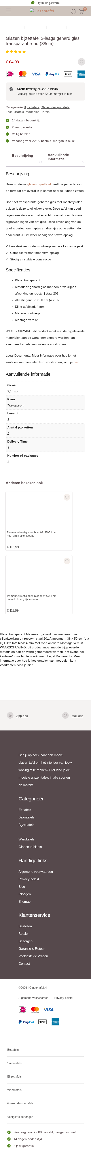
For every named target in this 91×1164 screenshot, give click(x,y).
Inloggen (25, 894)
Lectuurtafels (15, 111)
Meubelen (33, 111)
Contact (24, 963)
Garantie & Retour (32, 948)
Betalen (24, 933)
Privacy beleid (29, 879)
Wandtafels (26, 839)
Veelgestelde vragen (20, 1116)
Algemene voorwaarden (36, 871)
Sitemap (24, 901)
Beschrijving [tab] (22, 155)
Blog (22, 886)
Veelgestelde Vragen (33, 956)
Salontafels (26, 817)
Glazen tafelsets (30, 847)
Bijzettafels (31, 107)
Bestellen (25, 926)
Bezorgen (25, 941)
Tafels (45, 111)
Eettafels (25, 810)
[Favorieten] (73, 11)
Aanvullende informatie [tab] (58, 157)
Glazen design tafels (55, 107)
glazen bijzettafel (39, 184)
